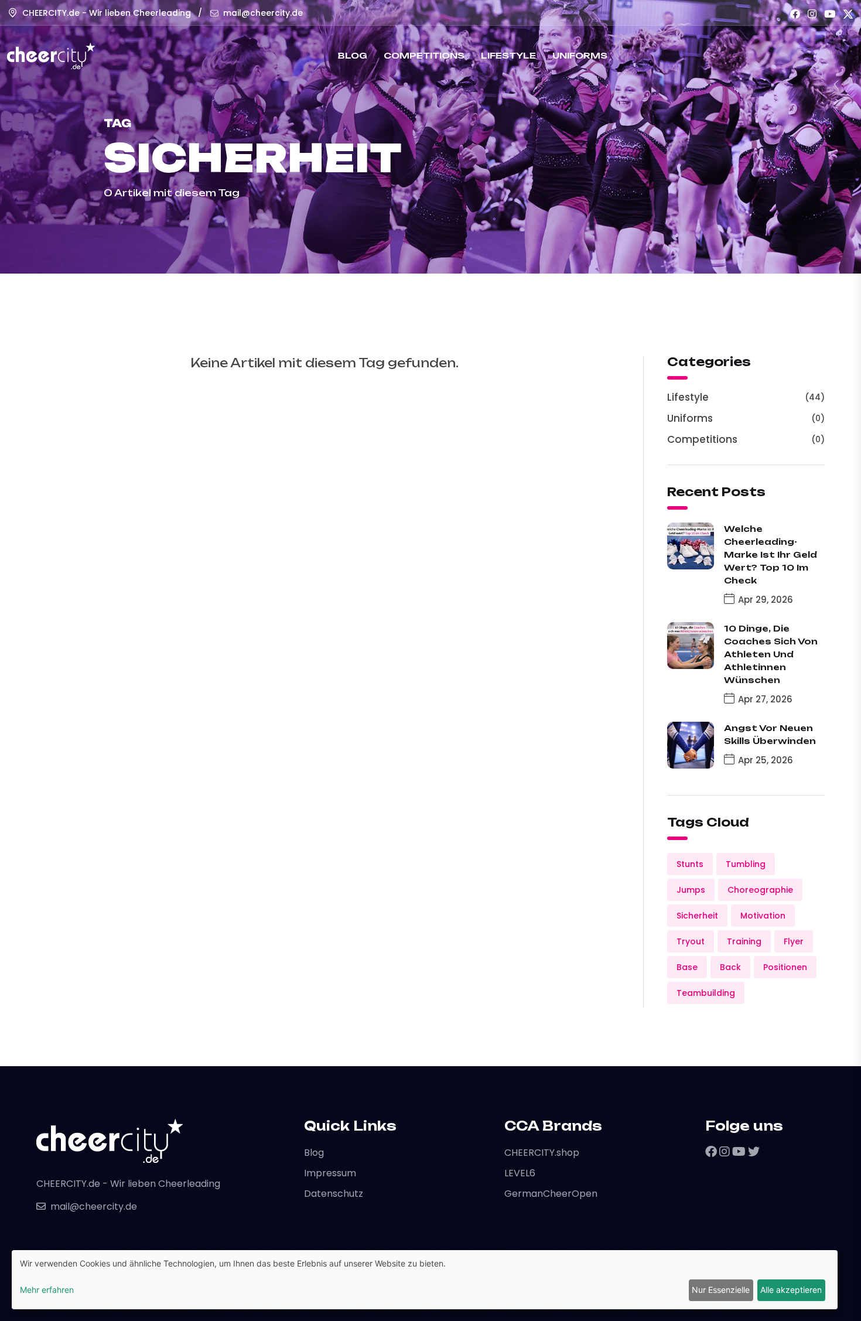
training (744, 941)
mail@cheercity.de (263, 13)
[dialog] (425, 1279)
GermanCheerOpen (550, 1193)
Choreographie (760, 890)
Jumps (690, 890)
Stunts (689, 864)
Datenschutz (333, 1193)
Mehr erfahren (47, 1290)
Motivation (762, 915)
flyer (794, 941)
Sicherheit (697, 915)
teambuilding (705, 993)
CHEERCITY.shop (541, 1152)
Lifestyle (508, 55)
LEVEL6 (519, 1173)
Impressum (330, 1173)
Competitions (424, 55)
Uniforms (579, 55)
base (687, 967)
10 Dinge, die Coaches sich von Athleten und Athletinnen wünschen (771, 654)
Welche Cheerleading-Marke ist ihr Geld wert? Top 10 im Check (770, 554)
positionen (785, 967)
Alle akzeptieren (791, 1290)
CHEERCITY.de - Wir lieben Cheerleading (106, 13)
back (730, 967)
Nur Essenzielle (721, 1290)
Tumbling (746, 864)
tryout (690, 941)
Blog (352, 55)
